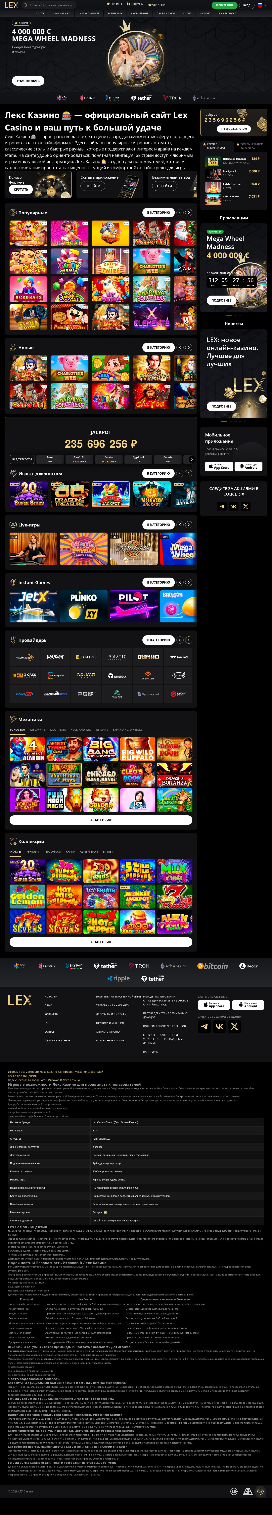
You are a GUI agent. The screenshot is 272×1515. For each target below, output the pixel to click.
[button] (193, 184)
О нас (49, 1005)
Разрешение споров (110, 1040)
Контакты (51, 1014)
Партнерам (151, 1051)
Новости (51, 996)
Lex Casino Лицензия (22, 1076)
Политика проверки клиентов (164, 1026)
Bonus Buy (115, 13)
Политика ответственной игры (118, 996)
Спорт (187, 13)
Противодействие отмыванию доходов (165, 1015)
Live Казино (61, 13)
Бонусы (50, 1031)
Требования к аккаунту (112, 1005)
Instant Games (89, 13)
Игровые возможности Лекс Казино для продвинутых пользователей (55, 1072)
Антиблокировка (108, 1031)
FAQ (47, 1023)
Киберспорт (227, 13)
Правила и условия (110, 1023)
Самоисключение (57, 1040)
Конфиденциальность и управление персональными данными (164, 1039)
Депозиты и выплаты (111, 1014)
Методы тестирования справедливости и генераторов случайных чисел (165, 1000)
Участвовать (28, 81)
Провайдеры (166, 13)
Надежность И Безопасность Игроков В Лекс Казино (44, 1080)
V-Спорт (205, 13)
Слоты (40, 13)
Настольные (139, 13)
